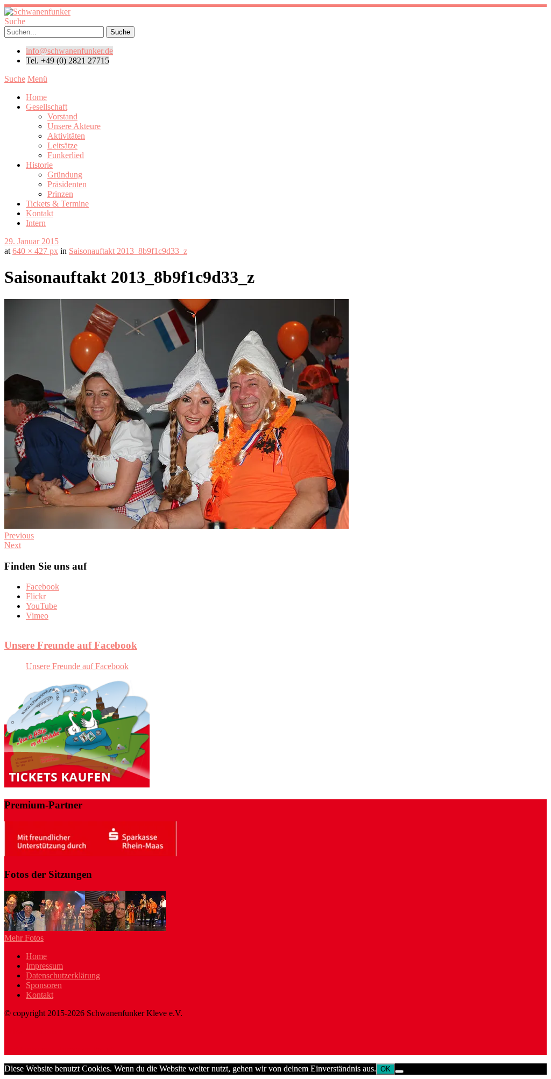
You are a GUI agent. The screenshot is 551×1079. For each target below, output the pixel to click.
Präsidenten (67, 184)
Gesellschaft (46, 106)
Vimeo (37, 615)
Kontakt (39, 213)
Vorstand (62, 116)
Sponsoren (44, 985)
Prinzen (60, 193)
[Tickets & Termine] (77, 784)
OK (385, 1069)
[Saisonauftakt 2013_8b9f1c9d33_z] (176, 525)
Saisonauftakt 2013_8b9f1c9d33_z (128, 250)
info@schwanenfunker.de (69, 50)
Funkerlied (65, 155)
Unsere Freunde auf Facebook (70, 645)
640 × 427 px (35, 250)
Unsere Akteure (74, 126)
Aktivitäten (66, 135)
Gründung (64, 174)
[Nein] (399, 1071)
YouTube (41, 606)
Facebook (42, 586)
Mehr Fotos (24, 937)
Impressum (44, 965)
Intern (36, 223)
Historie (39, 164)
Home (36, 97)
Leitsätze (62, 145)
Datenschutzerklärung (63, 975)
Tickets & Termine (57, 203)
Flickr (36, 596)
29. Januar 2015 (31, 241)
